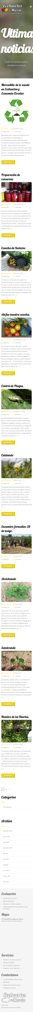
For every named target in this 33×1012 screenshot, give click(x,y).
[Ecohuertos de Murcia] (16, 997)
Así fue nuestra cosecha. (15, 314)
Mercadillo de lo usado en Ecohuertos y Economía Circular (15, 89)
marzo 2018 (6, 842)
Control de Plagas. (12, 386)
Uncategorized (5, 131)
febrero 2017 (6, 876)
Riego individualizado (9, 901)
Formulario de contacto (9, 988)
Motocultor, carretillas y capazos (12, 904)
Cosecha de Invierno (13, 248)
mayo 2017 (6, 859)
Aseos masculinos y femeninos (11, 965)
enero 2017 (6, 882)
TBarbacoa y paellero (9, 962)
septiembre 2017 (7, 848)
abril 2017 (5, 865)
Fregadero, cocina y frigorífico (11, 968)
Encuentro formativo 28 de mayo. (15, 529)
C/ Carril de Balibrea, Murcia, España (13, 979)
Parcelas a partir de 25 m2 (10, 898)
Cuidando (7, 455)
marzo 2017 (6, 870)
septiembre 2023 (7, 831)
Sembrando (8, 648)
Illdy (7, 1005)
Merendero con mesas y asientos (12, 960)
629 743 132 (6, 982)
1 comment (17, 276)
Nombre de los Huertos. (15, 717)
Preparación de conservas (10, 177)
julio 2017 (5, 853)
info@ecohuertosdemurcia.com (11, 985)
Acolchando (8, 579)
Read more (8, 162)
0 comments (17, 131)
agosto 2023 (6, 836)
